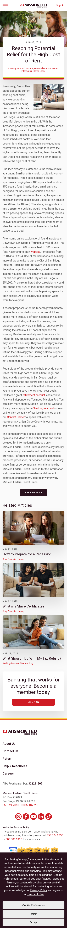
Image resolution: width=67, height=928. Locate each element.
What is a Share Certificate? (23, 606)
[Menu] (7, 5)
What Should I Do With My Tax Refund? (32, 658)
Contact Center (16, 417)
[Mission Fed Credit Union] (33, 5)
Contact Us (10, 751)
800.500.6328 (29, 805)
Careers (8, 773)
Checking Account (43, 408)
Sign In (60, 5)
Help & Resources (15, 766)
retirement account (34, 395)
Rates (7, 758)
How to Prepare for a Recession (27, 554)
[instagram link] (18, 816)
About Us (9, 743)
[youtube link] (33, 816)
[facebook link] (26, 816)
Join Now (33, 702)
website (35, 251)
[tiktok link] (48, 816)
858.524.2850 (11, 805)
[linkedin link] (41, 816)
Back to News (33, 492)
